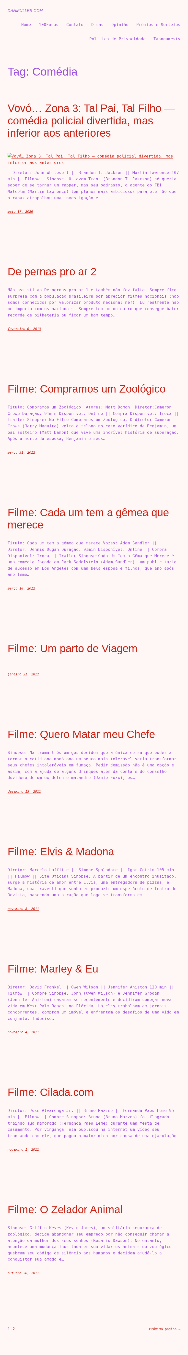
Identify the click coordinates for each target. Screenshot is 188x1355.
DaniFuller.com (25, 11)
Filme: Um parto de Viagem (73, 648)
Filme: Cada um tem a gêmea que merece (88, 518)
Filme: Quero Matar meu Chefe (81, 734)
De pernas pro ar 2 (52, 271)
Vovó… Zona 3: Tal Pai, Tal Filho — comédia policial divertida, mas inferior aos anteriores (91, 120)
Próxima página (164, 1329)
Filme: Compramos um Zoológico (86, 389)
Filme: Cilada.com (51, 1092)
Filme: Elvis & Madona (61, 851)
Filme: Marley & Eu (53, 969)
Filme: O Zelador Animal (65, 1209)
